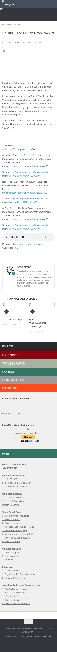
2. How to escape (11, 556)
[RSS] (48, 346)
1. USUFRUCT (9, 479)
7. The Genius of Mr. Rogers (16, 537)
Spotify (16, 413)
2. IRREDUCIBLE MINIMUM (16, 483)
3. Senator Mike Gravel (13, 578)
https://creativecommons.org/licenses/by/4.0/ (25, 166)
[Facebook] (38, 346)
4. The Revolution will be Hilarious (19, 526)
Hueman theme (44, 636)
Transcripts (13, 363)
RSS (16, 248)
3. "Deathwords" (10, 596)
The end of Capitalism (13, 501)
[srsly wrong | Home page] (11, 3)
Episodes (10, 355)
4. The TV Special (11, 600)
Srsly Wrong (13, 42)
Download (38, 244)
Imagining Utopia (10, 505)
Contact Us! (13, 380)
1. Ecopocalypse (10, 552)
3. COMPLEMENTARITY (15, 486)
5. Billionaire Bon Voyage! (14, 530)
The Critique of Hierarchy (14, 497)
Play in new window (21, 244)
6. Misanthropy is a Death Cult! (17, 534)
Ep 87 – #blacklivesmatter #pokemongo (37, 323)
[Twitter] (43, 346)
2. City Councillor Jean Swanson (18, 574)
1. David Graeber (10, 570)
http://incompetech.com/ (21, 149)
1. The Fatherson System (15, 589)
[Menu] (53, 4)
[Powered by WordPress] (18, 637)
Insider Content (12, 24)
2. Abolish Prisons (11, 519)
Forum (8, 371)
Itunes (10, 413)
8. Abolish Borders (11, 541)
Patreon (9, 388)
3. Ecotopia (7, 559)
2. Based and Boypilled (13, 592)
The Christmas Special (13, 319)
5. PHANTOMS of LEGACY (16, 603)
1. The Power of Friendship (15, 516)
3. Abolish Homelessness (15, 523)
